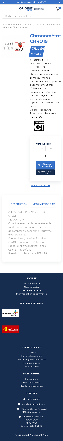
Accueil (6, 24)
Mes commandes (31, 382)
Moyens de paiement (31, 356)
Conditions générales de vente (31, 359)
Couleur (40, 144)
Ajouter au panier (46, 165)
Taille (48, 144)
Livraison (32, 352)
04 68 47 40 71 (33, 399)
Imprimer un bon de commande (31, 294)
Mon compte (31, 379)
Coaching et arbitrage (47, 24)
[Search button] (58, 16)
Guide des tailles (40, 185)
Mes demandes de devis (31, 386)
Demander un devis (31, 290)
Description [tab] (19, 204)
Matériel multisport (22, 24)
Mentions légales (31, 363)
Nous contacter (31, 287)
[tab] (19, 204)
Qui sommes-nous (31, 283)
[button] (4, 2)
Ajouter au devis (46, 172)
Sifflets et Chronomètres (15, 27)
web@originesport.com (33, 404)
